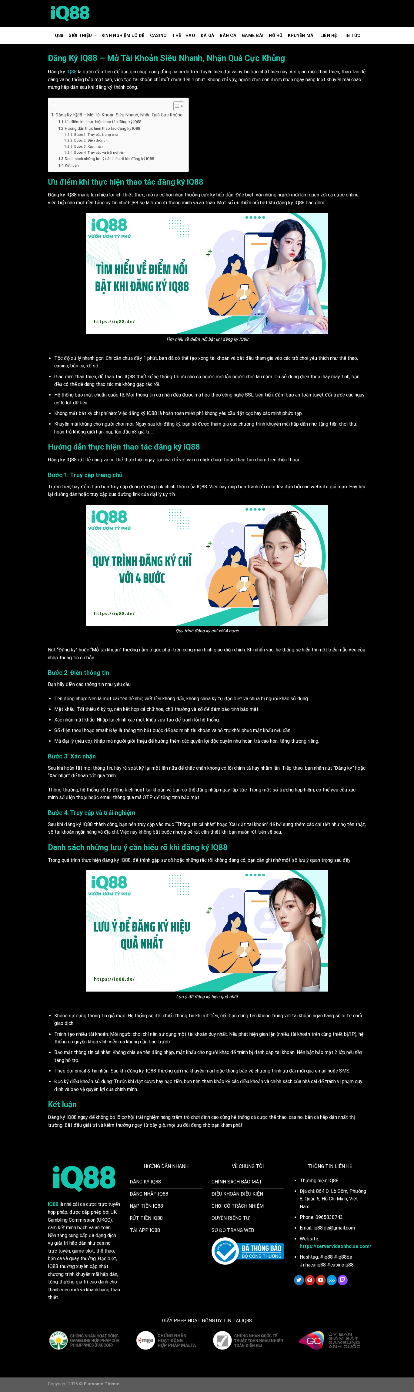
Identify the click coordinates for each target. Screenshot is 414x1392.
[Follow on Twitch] (343, 1280)
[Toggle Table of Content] (175, 106)
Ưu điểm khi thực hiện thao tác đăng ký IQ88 (103, 121)
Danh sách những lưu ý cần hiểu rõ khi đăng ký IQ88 (109, 158)
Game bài (252, 35)
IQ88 (58, 35)
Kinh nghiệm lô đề (123, 35)
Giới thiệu (80, 35)
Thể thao (183, 35)
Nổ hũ (275, 35)
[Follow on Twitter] (299, 1280)
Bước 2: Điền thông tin (92, 140)
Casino (158, 35)
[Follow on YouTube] (321, 1280)
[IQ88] (70, 14)
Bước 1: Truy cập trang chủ (95, 134)
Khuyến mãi (301, 35)
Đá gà (207, 35)
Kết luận (72, 165)
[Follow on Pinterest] (310, 1280)
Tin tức (351, 35)
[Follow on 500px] (332, 1280)
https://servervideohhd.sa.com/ (335, 1246)
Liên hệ (328, 35)
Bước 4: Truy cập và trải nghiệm (99, 152)
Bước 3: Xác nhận (88, 146)
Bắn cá (228, 35)
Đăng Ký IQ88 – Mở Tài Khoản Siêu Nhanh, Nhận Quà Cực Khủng (118, 115)
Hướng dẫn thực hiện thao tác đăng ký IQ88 (102, 128)
